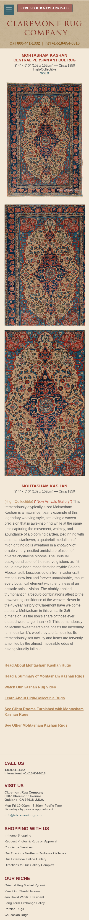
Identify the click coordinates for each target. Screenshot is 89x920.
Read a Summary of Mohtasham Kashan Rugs (44, 676)
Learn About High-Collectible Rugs (35, 698)
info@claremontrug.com (23, 815)
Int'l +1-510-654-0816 (62, 43)
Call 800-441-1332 (25, 43)
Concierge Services (19, 847)
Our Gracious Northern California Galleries (35, 853)
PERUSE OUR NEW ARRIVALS (44, 8)
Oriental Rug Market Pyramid (26, 885)
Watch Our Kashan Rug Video (30, 687)
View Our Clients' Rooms (22, 891)
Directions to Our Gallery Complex (29, 865)
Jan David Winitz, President (24, 897)
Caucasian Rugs (16, 915)
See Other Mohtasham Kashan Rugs (36, 725)
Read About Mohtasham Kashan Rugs (38, 665)
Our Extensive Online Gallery (25, 859)
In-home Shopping (18, 835)
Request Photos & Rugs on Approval (31, 841)
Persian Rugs (14, 909)
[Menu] (9, 10)
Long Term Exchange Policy (25, 903)
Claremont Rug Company (45, 31)
